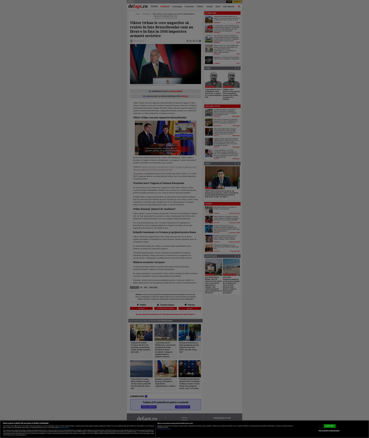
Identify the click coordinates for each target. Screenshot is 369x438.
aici (137, 431)
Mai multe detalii (64, 427)
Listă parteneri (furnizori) (163, 429)
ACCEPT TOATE (329, 426)
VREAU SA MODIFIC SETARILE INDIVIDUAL (329, 430)
